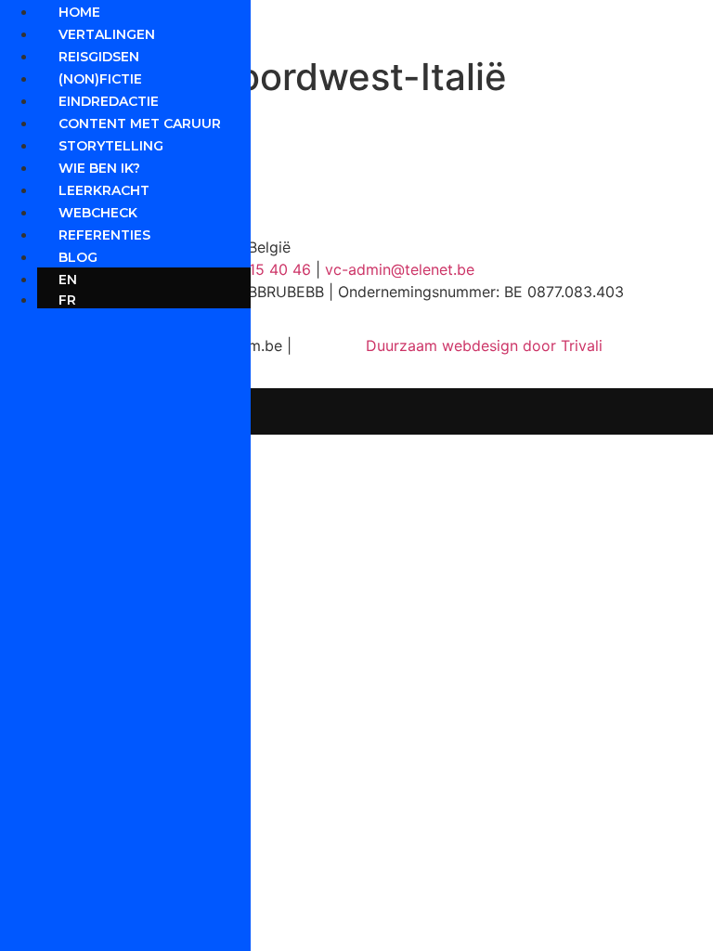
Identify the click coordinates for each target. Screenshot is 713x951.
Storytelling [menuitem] (110, 145)
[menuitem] (143, 280)
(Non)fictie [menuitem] (100, 79)
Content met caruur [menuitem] (139, 123)
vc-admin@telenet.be (399, 269)
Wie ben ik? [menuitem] (99, 168)
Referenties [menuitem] (104, 235)
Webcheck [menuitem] (97, 212)
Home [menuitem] (79, 12)
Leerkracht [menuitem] (103, 190)
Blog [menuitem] (77, 257)
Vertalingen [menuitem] (106, 34)
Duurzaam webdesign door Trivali (484, 345)
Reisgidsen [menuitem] (98, 56)
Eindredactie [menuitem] (108, 101)
